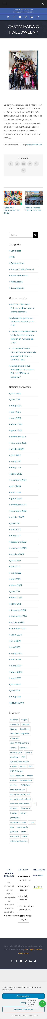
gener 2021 (15, 604)
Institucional (16, 282)
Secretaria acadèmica (24, 878)
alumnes (14, 720)
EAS (23, 757)
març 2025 (15, 467)
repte (23, 832)
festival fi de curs (17, 790)
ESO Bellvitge (16, 771)
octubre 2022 (17, 554)
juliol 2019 (15, 684)
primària (14, 832)
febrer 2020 (16, 672)
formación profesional (20, 794)
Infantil (23, 813)
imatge (13, 813)
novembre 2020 (18, 616)
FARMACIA (25, 785)
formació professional (20, 804)
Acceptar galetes (23, 996)
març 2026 (15, 418)
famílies (13, 785)
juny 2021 (15, 591)
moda (31, 822)
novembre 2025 (18, 443)
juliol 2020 (15, 641)
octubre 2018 (17, 703)
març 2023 (15, 535)
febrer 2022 (16, 585)
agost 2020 (16, 635)
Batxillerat (15, 251)
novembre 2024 (18, 480)
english (13, 766)
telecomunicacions (18, 841)
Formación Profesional (22, 269)
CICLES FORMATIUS (19, 743)
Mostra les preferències (23, 1009)
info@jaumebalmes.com (23, 12)
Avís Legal (29, 950)
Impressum (33, 1015)
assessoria (14, 724)
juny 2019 (15, 690)
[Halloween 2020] (23, 70)
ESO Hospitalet (17, 776)
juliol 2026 (15, 393)
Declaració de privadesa (19, 1015)
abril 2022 (15, 579)
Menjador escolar (24, 888)
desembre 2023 (18, 505)
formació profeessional (20, 799)
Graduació (25, 808)
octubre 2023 (17, 517)
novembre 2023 (18, 511)
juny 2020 (15, 647)
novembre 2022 (18, 548)
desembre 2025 (18, 436)
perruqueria (22, 827)
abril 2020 (15, 659)
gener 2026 (16, 430)
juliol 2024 (15, 486)
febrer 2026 (16, 424)
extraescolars (26, 780)
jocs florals (14, 818)
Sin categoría (17, 288)
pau (12, 827)
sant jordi (14, 836)
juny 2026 (15, 399)
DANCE (28, 752)
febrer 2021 (16, 597)
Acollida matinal (24, 898)
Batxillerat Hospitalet (19, 734)
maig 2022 (15, 573)
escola (23, 766)
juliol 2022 (15, 560)
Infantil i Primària (34, 145)
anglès (24, 720)
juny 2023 (15, 523)
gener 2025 (16, 474)
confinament (16, 752)
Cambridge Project (24, 918)
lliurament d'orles (18, 822)
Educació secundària (19, 762)
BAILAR (25, 724)
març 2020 (15, 666)
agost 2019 (15, 678)
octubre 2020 (17, 622)
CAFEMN (14, 738)
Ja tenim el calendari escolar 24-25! (13, 198)
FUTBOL (14, 808)
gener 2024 (16, 498)
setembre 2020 (18, 628)
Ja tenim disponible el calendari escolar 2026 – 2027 (22, 322)
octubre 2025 (17, 449)
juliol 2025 (15, 455)
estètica (13, 780)
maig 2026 (15, 406)
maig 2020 (15, 653)
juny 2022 (15, 566)
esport (30, 776)
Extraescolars (17, 263)
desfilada (14, 757)
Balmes (13, 729)
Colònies (23, 748)
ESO (12, 257)
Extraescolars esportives (24, 908)
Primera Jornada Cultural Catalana (34, 198)
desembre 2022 (18, 542)
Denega (23, 1003)
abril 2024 (15, 492)
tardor (24, 836)
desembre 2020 (18, 610)
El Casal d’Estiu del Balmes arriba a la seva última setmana (22, 308)
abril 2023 (15, 529)
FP (34, 804)
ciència (13, 748)
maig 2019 (15, 696)
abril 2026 (15, 412)
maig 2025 (15, 461)
